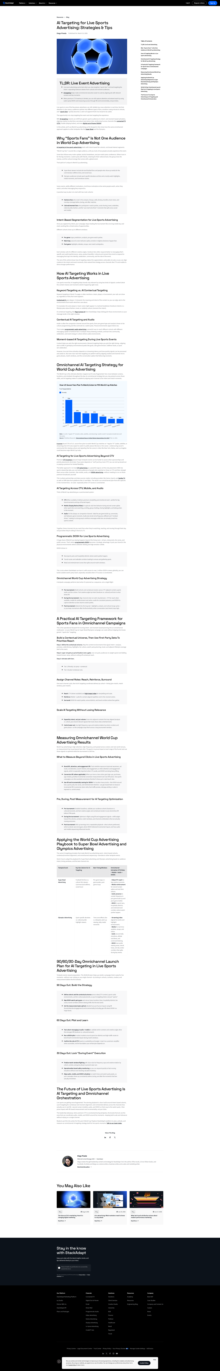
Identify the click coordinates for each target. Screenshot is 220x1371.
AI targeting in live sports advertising (69, 147)
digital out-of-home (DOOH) (92, 123)
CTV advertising (82, 468)
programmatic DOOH (82, 542)
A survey (59, 444)
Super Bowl (89, 129)
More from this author (83, 1167)
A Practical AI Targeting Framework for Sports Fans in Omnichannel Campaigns (150, 66)
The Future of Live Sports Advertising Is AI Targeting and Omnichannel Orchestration (149, 97)
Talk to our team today (114, 1123)
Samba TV (121, 478)
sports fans (64, 112)
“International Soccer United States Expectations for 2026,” (93, 438)
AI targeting (67, 93)
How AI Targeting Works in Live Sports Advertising (149, 54)
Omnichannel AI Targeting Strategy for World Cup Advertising (150, 60)
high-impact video (90, 694)
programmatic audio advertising (75, 329)
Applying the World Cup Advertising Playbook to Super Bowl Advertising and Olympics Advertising (149, 81)
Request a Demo (199, 3)
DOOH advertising (97, 472)
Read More (61, 1221)
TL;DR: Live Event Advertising (149, 44)
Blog (67, 17)
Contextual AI (61, 300)
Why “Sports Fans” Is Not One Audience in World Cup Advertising (150, 49)
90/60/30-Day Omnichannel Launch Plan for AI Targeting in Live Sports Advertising (150, 89)
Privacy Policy (82, 1274)
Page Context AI (80, 312)
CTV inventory (67, 460)
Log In (188, 3)
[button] (22, 3)
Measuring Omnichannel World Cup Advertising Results (151, 73)
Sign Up (212, 3)
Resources (60, 17)
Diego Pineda (61, 33)
